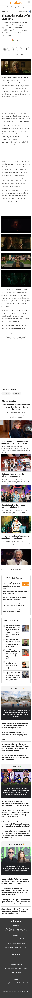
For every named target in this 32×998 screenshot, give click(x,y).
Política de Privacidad (23, 983)
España (22, 939)
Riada (7, 7)
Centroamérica (9, 947)
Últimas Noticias (18, 947)
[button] (3, 2)
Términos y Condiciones (9, 983)
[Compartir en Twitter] (13, 49)
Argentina (7, 968)
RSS (26, 947)
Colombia (16, 939)
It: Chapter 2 (16, 393)
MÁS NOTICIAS (16, 570)
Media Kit (18, 972)
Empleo (16, 958)
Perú (23, 943)
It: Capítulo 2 (6, 393)
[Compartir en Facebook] (9, 49)
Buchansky (20, 7)
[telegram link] (21, 929)
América (10, 939)
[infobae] (16, 2)
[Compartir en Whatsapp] (5, 49)
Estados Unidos (11, 943)
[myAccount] (29, 2)
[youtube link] (18, 929)
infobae (4, 11)
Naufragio (13, 7)
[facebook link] (6, 929)
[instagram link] (14, 929)
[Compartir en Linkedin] (17, 49)
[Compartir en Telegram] (21, 49)
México (19, 943)
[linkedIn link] (25, 929)
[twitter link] (10, 929)
